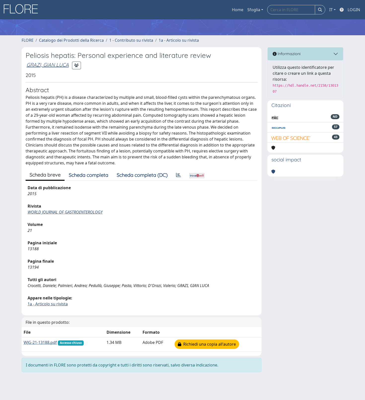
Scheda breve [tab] (45, 175)
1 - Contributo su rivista (131, 40)
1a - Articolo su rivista (179, 40)
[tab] (178, 175)
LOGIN (354, 9)
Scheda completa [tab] (88, 175)
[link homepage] (22, 9)
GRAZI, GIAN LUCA (48, 65)
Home (237, 9)
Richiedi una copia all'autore (208, 344)
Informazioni (288, 53)
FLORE (28, 40)
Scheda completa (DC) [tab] (142, 175)
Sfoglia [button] (253, 9)
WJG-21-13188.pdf (40, 342)
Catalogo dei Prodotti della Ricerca (71, 40)
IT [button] (331, 9)
